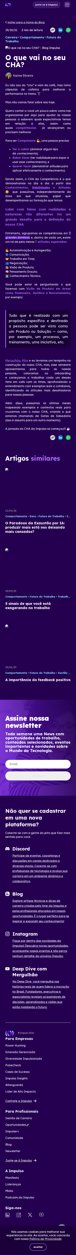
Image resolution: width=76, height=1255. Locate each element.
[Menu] (67, 4)
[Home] (8, 4)
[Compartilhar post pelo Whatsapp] (68, 30)
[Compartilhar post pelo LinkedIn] (60, 30)
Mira (25, 360)
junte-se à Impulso (46, 4)
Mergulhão (12, 360)
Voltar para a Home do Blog (26, 22)
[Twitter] (30, 1215)
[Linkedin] (7, 1215)
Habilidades (41, 187)
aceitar (38, 1247)
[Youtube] (41, 1215)
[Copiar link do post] (52, 30)
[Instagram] (19, 1215)
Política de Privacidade (45, 1239)
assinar (38, 776)
